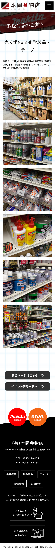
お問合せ (36, 483)
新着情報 (19, 483)
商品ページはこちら (24, 375)
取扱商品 (28, 474)
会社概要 (11, 474)
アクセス (44, 474)
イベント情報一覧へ (24, 386)
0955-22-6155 (31, 458)
